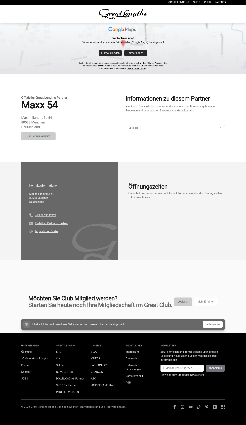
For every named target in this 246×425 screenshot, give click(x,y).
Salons (60, 365)
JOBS (24, 378)
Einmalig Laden (110, 53)
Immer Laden (135, 53)
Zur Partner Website (38, 136)
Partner (220, 2)
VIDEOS (95, 358)
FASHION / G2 (99, 365)
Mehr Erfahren (205, 301)
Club (207, 2)
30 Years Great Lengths (35, 358)
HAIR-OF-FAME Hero (102, 385)
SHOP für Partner (66, 385)
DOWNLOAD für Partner (70, 378)
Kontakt (25, 371)
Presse (25, 365)
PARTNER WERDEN (67, 392)
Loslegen (183, 301)
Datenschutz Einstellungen (134, 367)
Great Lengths (178, 2)
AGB (128, 382)
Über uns (26, 351)
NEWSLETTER (64, 371)
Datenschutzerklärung (137, 68)
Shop (196, 2)
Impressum (132, 351)
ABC (93, 378)
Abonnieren (215, 368)
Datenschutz (133, 358)
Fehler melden (213, 324)
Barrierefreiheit (134, 375)
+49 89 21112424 (45, 215)
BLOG (94, 351)
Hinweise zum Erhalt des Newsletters (182, 374)
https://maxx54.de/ (46, 231)
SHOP (59, 351)
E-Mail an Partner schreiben (51, 223)
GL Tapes (133, 127)
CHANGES (97, 371)
